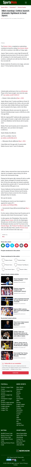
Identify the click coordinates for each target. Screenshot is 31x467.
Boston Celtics (7, 46)
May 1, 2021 (20, 98)
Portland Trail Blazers (18, 226)
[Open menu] (26, 2)
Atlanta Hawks (9, 220)
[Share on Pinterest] (26, 245)
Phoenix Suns (24, 227)
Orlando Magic (5, 226)
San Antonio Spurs (23, 48)
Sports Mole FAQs (21, 435)
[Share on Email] (21, 245)
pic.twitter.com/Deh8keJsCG (9, 138)
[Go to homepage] (10, 2)
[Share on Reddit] (17, 245)
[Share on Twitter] (12, 245)
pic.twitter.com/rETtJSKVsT (11, 95)
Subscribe (15, 372)
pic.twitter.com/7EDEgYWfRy (9, 205)
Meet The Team (20, 441)
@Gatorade (24, 91)
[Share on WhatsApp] (3, 245)
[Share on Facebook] (8, 245)
